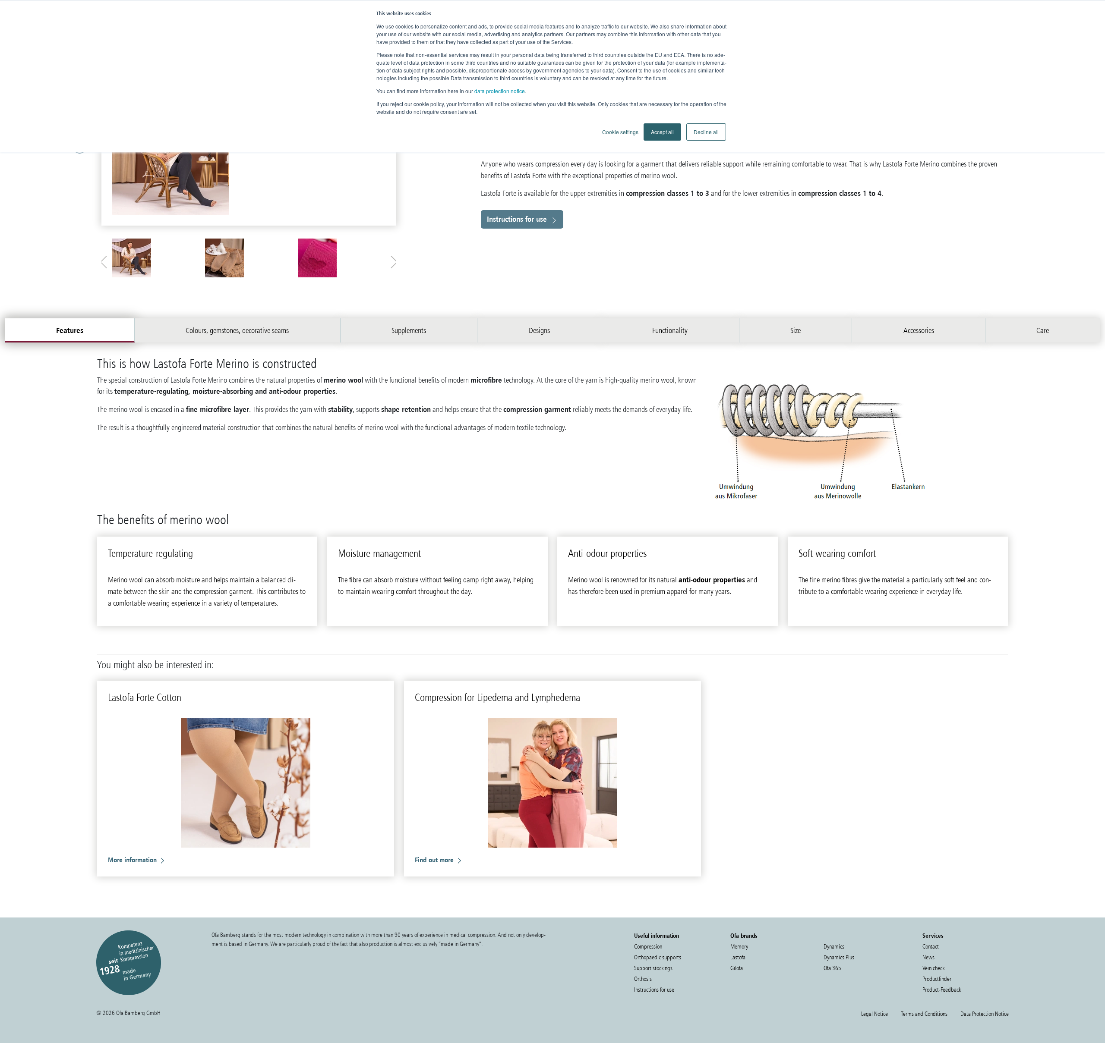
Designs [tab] (539, 330)
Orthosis (643, 979)
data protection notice (499, 90)
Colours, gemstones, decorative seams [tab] (237, 330)
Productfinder (936, 979)
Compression (648, 946)
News (928, 957)
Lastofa (737, 957)
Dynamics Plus (839, 957)
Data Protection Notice (984, 1014)
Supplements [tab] (408, 330)
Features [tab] (69, 330)
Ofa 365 (832, 968)
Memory (739, 946)
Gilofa (736, 968)
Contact (930, 946)
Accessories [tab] (918, 330)
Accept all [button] (662, 131)
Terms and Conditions (924, 1014)
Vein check (933, 968)
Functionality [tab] (670, 330)
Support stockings (653, 968)
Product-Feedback (941, 989)
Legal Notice (874, 1014)
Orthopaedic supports (657, 957)
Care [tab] (1042, 330)
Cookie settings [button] (620, 131)
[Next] (386, 156)
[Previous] (111, 156)
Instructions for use (517, 219)
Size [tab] (795, 330)
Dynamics (834, 946)
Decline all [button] (706, 131)
